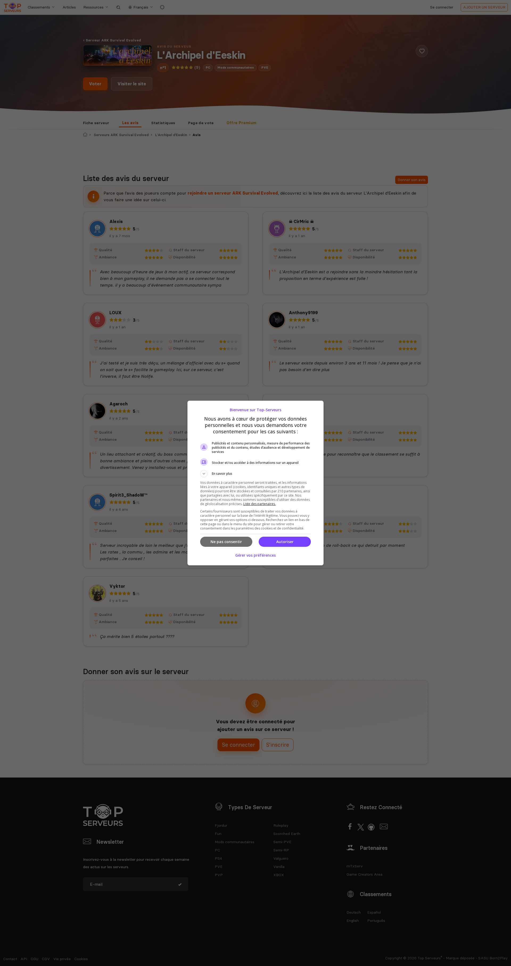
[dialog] (255, 483)
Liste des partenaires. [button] (259, 504)
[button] (255, 473)
